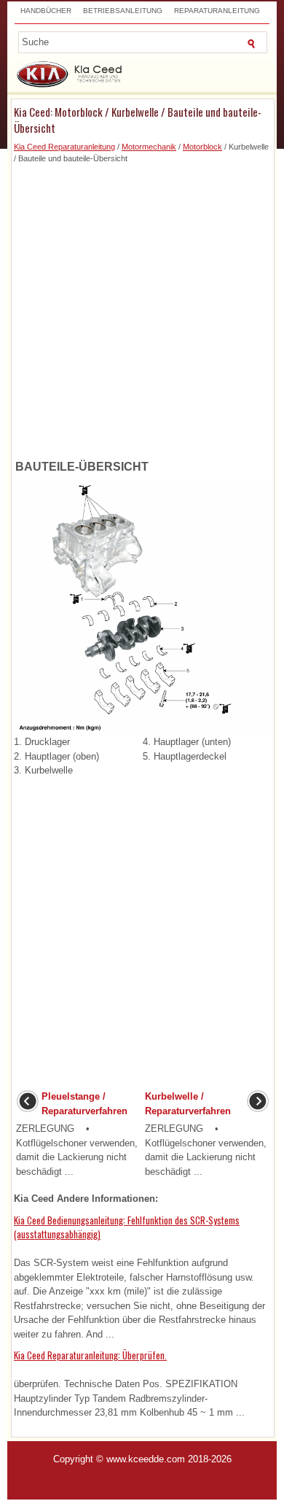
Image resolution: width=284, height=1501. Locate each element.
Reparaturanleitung (217, 11)
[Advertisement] (142, 307)
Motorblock (202, 146)
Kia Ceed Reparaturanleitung (64, 146)
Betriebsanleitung (122, 11)
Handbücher (45, 11)
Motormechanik (149, 146)
